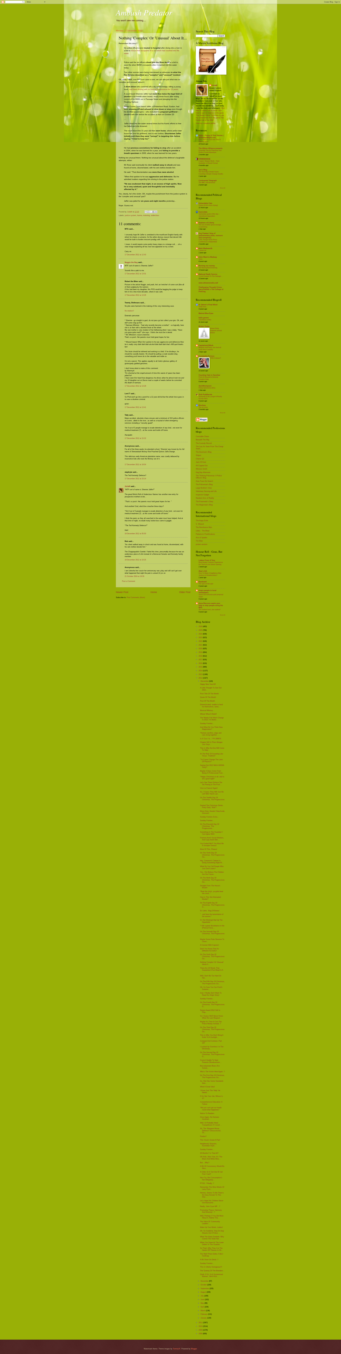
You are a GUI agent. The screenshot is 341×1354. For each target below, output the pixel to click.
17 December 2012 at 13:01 (135, 274)
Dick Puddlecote (205, 394)
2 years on (202, 250)
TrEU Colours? (215, 358)
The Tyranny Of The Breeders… (212, 1271)
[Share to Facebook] (153, 212)
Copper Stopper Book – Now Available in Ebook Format (209, 162)
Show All (222, 188)
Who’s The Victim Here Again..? (212, 1072)
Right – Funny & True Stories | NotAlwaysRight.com (211, 136)
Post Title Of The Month (209, 694)
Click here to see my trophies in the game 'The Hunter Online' (210, 113)
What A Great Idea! (207, 1087)
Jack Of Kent (201, 462)
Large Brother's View (204, 488)
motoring (146, 215)
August (204, 1292)
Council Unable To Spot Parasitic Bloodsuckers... (211, 1061)
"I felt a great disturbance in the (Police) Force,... (212, 927)
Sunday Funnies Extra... (209, 817)
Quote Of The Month (208, 697)
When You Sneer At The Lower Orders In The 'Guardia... (212, 1243)
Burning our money (207, 266)
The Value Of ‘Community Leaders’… (210, 1223)
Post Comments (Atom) (136, 597)
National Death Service (208, 274)
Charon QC (200, 459)
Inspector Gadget (202, 495)
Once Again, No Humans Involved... (209, 1118)
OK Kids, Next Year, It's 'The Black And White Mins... (211, 1158)
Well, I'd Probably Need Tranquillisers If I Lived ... (211, 1124)
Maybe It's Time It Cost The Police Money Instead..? (211, 1023)
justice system (130, 215)
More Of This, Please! (208, 849)
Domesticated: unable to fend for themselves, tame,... (211, 706)
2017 (201, 660)
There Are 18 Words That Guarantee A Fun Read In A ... (211, 970)
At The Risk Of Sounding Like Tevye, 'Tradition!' (211, 755)
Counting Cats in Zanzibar (209, 375)
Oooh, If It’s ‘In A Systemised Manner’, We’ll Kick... (211, 1275)
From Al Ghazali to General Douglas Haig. (208, 378)
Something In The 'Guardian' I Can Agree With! (211, 833)
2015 (201, 667)
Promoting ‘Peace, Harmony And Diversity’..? (211, 1211)
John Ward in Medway (208, 257)
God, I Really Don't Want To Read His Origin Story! (211, 994)
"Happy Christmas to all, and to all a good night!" (212, 778)
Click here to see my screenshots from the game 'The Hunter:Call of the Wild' (210, 117)
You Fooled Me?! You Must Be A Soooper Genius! (212, 844)
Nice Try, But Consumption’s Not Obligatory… (211, 1179)
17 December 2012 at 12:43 (135, 255)
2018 (201, 656)
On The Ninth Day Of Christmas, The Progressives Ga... (212, 880)
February (204, 1314)
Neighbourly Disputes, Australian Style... (208, 1145)
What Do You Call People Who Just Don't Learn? (212, 867)
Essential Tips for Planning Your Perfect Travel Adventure (210, 151)
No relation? (129, 311)
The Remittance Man (204, 527)
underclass (155, 215)
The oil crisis (203, 407)
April (203, 1307)
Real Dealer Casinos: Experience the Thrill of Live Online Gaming (211, 563)
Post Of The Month (207, 701)
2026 (201, 626)
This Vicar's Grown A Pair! (210, 1140)
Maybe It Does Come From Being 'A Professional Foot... (212, 772)
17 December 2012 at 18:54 (135, 464)
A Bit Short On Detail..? (209, 1260)
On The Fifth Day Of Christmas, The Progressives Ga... (212, 982)
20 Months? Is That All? (209, 1153)
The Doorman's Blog (203, 452)
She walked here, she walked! (209, 610)
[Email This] (146, 212)
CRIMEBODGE (204, 159)
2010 (201, 1326)
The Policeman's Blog (204, 484)
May (202, 1303)
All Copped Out (202, 466)
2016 (201, 663)
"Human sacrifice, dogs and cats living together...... (210, 734)
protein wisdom (201, 544)
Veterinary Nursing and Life (206, 491)
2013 (201, 674)
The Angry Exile (202, 521)
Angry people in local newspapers (207, 591)
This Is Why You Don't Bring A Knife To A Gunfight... (211, 1036)
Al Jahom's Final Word (208, 305)
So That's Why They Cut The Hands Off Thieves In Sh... (211, 1249)
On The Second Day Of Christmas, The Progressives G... (212, 1054)
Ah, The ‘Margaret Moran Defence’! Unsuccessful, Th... (210, 1131)
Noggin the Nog (131, 262)
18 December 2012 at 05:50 (135, 534)
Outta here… (203, 307)
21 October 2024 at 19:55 (134, 576)
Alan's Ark (203, 571)
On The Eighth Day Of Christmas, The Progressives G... (212, 905)
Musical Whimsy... (207, 710)
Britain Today (204, 326)
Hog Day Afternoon (203, 472)
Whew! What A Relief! (208, 714)
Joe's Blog (203, 170)
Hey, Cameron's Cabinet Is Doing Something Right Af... (212, 862)
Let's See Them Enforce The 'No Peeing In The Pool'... (211, 783)
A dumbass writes (205, 320)
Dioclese (202, 405)
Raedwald (203, 582)
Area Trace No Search (204, 481)
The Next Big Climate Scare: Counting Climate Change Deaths (211, 173)
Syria (200, 259)
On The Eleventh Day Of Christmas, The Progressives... (209, 826)
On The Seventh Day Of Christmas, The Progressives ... (212, 934)
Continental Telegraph (208, 181)
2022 (201, 641)
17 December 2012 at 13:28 (135, 295)
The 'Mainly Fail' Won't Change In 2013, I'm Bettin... (212, 719)
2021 (201, 645)
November (205, 1281)
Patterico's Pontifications (205, 534)
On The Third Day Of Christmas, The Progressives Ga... (212, 1029)
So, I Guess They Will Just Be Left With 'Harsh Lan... (212, 793)
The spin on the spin (206, 584)
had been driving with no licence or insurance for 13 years (153, 89)
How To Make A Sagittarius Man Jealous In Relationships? (210, 574)
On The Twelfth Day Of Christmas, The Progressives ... (212, 800)
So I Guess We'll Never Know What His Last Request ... (211, 1017)
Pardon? (203, 1136)
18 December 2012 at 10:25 (135, 560)
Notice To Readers (207, 1113)
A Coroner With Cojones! (209, 945)
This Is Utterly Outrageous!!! (211, 1267)
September (205, 1288)
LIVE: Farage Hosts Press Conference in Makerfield (208, 241)
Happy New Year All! (208, 684)
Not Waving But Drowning (208, 268)
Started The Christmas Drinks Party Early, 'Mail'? (211, 806)
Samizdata (203, 212)
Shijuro (198, 455)
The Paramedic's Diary (204, 501)
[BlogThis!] (148, 212)
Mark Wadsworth (205, 248)
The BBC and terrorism (207, 183)
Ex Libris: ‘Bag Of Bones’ (210, 911)
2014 (201, 671)
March (203, 1311)
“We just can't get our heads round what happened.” (211, 1109)
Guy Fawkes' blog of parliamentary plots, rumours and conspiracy (211, 235)
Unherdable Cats (205, 203)
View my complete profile (205, 123)
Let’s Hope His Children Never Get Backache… (211, 1202)
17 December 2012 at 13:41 (135, 407)
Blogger (194, 1349)
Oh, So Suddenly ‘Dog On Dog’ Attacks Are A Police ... (212, 1232)
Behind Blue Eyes (206, 313)
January (204, 1318)
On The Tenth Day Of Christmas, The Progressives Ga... (212, 855)
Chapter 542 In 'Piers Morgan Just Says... (211, 743)
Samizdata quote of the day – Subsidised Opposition (209, 215)
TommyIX (176, 1349)
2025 (201, 630)
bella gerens (204, 318)
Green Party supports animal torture (216, 330)
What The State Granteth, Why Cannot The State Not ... (212, 1238)
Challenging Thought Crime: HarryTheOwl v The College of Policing (211, 289)
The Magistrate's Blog (204, 505)
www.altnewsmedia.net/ (208, 283)
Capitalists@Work (206, 345)
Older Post (184, 592)
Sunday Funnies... (207, 723)
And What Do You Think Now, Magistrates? (211, 728)
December (205, 681)
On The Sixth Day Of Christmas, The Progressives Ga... (212, 956)
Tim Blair (199, 541)
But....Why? (204, 1163)
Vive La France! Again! (209, 788)
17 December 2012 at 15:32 (135, 438)
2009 (201, 1330)
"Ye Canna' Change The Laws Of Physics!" (211, 760)
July (202, 1296)
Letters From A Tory (207, 560)
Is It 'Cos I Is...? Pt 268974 (210, 739)
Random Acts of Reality (205, 498)
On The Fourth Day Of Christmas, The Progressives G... (212, 1004)
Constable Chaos (202, 436)
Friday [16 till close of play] (208, 205)
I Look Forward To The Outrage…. (211, 276)
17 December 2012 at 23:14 (135, 479)
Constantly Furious (206, 356)
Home (154, 592)
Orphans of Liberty (206, 223)
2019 (201, 652)
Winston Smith (201, 469)
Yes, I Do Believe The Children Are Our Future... (212, 873)
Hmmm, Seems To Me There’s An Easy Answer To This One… (212, 1195)
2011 (201, 1323)
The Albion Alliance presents (210, 148)
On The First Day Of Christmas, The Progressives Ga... (212, 1076)
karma (139, 215)
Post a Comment (128, 581)
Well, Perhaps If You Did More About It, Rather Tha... (211, 1217)
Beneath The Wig (202, 440)
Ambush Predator (144, 12)
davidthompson (205, 386)
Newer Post (122, 592)
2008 (201, 1334)
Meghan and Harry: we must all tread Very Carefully (210, 349)
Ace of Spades (201, 538)
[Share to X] (151, 212)
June (203, 1300)
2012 (201, 678)
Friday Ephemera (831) (207, 388)
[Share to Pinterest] (156, 212)
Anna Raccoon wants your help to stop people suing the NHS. (211, 605)
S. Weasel (200, 524)
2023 (201, 637)
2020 (201, 649)
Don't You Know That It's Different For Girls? (209, 950)
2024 (201, 634)
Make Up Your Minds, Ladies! (211, 1227)
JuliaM (127, 486)
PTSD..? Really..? (207, 1183)
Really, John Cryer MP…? (210, 1206)
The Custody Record (204, 443)
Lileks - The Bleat (202, 531)
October (204, 1285)
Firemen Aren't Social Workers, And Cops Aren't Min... (212, 839)
